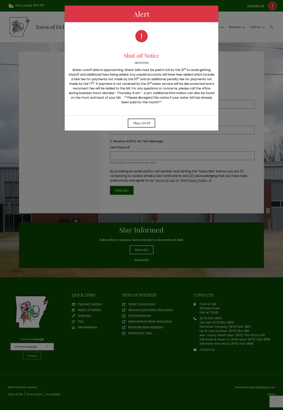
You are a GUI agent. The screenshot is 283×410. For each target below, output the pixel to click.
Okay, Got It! (141, 123)
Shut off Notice (141, 55)
